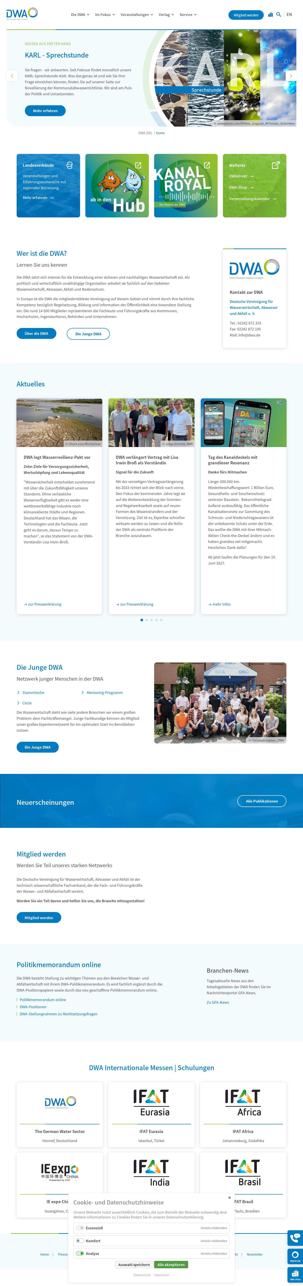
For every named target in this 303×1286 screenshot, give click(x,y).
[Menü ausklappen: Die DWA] (88, 14)
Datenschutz (142, 1275)
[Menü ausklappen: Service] (195, 14)
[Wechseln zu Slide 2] (146, 620)
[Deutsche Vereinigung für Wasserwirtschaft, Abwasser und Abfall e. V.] (22, 14)
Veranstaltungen (135, 14)
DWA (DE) (145, 133)
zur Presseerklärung (44, 604)
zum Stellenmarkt (48, 101)
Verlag (164, 14)
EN (289, 14)
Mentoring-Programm (105, 692)
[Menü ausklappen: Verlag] (172, 14)
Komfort (93, 1240)
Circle (27, 703)
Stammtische (33, 692)
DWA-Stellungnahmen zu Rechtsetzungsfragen (59, 1013)
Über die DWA (36, 333)
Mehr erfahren (35, 197)
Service (186, 14)
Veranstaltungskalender (249, 198)
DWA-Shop (238, 187)
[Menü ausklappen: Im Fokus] (113, 14)
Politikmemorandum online (43, 999)
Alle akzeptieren (171, 1264)
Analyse (92, 1253)
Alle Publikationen (262, 801)
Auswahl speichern (134, 1264)
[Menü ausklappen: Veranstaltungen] (151, 14)
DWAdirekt (238, 176)
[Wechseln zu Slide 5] (161, 620)
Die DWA (78, 14)
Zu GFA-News (218, 1002)
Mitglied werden (39, 917)
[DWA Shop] (270, 15)
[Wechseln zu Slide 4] (156, 620)
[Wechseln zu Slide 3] (151, 620)
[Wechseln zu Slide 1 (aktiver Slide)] (141, 620)
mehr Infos (221, 604)
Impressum (161, 1275)
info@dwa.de (249, 335)
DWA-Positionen (33, 1006)
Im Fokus (103, 14)
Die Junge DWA (88, 333)
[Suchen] (278, 15)
